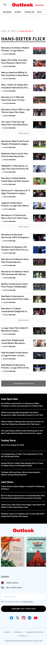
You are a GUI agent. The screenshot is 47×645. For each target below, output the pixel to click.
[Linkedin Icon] (30, 618)
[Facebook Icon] (12, 618)
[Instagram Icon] (24, 618)
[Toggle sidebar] (6, 5)
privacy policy (28, 602)
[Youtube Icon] (36, 618)
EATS (39, 12)
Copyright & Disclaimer (34, 632)
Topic (13, 31)
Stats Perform (9, 54)
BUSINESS (7, 12)
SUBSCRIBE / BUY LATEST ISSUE (24, 609)
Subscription (12, 582)
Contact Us (18, 632)
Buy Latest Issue (14, 587)
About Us (7, 632)
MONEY (18, 12)
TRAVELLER (29, 12)
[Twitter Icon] (18, 618)
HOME (4, 31)
